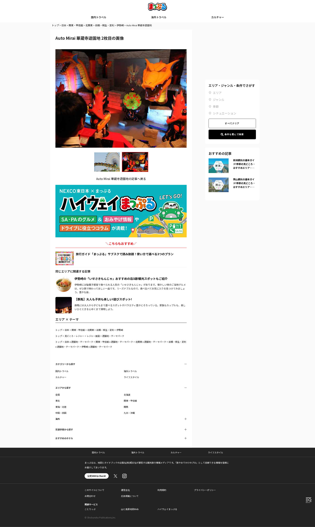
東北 (57, 400)
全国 (57, 394)
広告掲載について (130, 495)
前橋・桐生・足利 (104, 25)
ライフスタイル (131, 377)
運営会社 (125, 489)
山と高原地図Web (130, 509)
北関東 (89, 25)
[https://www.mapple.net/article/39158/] (63, 299)
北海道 (127, 394)
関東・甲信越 (76, 25)
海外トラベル (158, 17)
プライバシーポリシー (205, 489)
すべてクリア (232, 123)
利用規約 (162, 489)
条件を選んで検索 (234, 134)
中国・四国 (60, 412)
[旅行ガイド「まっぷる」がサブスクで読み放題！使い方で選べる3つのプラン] (64, 258)
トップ (55, 25)
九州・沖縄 (129, 412)
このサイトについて (94, 489)
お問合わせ (90, 495)
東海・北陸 (60, 406)
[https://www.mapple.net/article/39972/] (63, 278)
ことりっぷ (90, 509)
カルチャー (217, 17)
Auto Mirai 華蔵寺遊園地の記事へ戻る (121, 178)
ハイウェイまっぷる (167, 509)
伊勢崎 (120, 25)
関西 (126, 406)
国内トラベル (98, 17)
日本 (63, 25)
